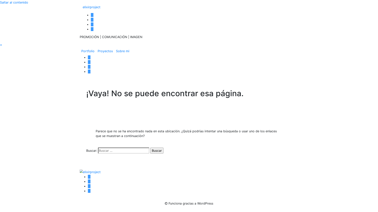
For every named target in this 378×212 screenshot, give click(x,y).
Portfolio (87, 51)
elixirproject (91, 7)
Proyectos (105, 51)
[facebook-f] (92, 20)
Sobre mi (122, 51)
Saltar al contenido (14, 2)
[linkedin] (92, 24)
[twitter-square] (92, 29)
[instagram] (92, 15)
